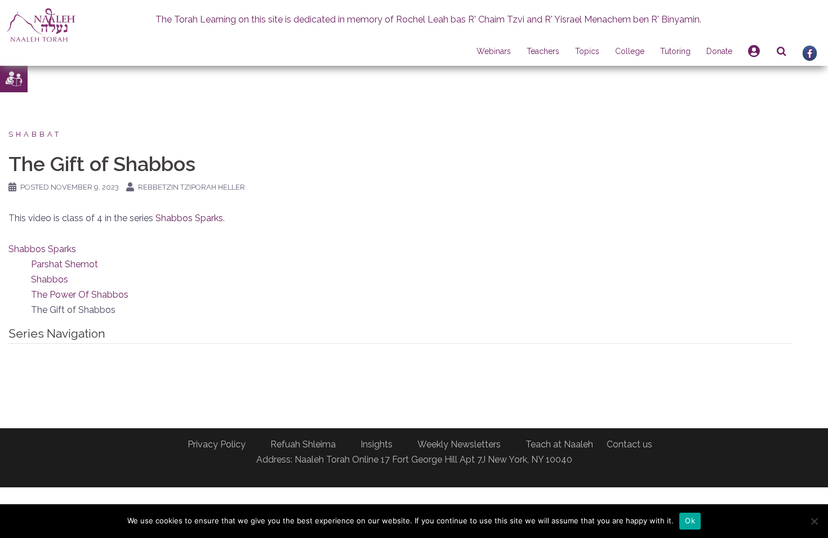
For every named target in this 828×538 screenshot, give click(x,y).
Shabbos (49, 279)
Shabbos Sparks (189, 218)
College (629, 51)
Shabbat (34, 134)
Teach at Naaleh (559, 444)
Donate (719, 51)
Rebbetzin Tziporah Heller (191, 187)
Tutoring (675, 51)
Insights (376, 444)
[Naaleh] (41, 24)
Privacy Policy (217, 444)
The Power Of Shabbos (79, 294)
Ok (690, 520)
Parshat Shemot (64, 264)
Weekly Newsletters (459, 444)
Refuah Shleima (303, 444)
